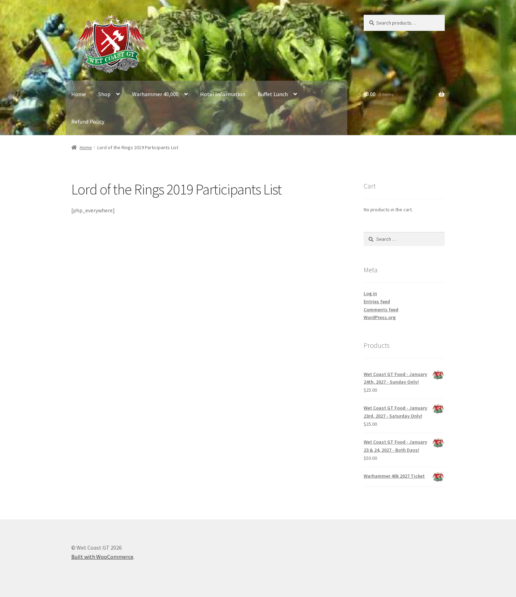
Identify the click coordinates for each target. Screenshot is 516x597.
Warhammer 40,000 (155, 94)
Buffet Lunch (273, 94)
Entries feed (377, 301)
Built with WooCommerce (102, 556)
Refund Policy (87, 121)
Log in (370, 293)
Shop (104, 94)
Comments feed (381, 309)
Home (78, 94)
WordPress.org (380, 317)
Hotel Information (222, 94)
